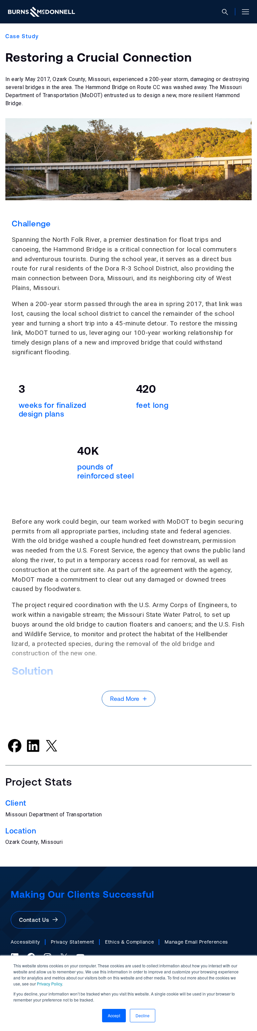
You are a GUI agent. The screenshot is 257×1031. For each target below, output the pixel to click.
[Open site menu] (243, 11)
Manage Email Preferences (196, 942)
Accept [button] (114, 1015)
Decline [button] (143, 1015)
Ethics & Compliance (129, 942)
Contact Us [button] (36, 920)
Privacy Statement (72, 942)
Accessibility (25, 942)
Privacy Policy (49, 983)
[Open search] (228, 12)
